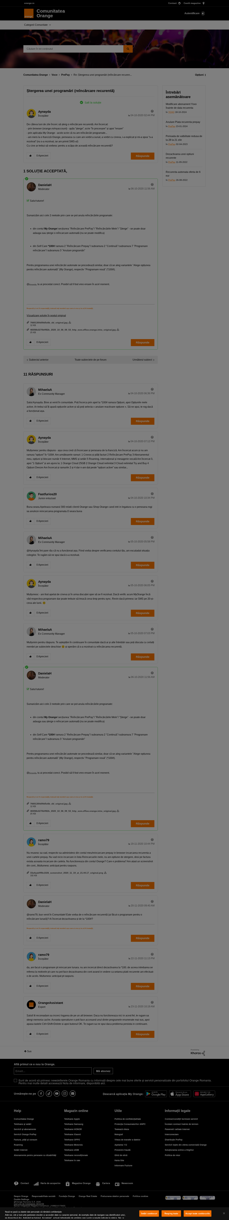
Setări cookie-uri (149, 1213)
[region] (114, 1213)
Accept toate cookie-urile (197, 1213)
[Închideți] (224, 1213)
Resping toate (171, 1213)
